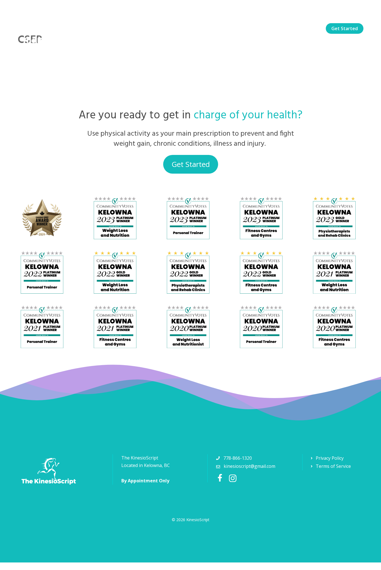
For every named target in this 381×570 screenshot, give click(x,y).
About (284, 28)
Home (188, 28)
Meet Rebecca (251, 28)
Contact (311, 28)
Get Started (344, 28)
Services (215, 28)
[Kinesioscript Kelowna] (54, 28)
